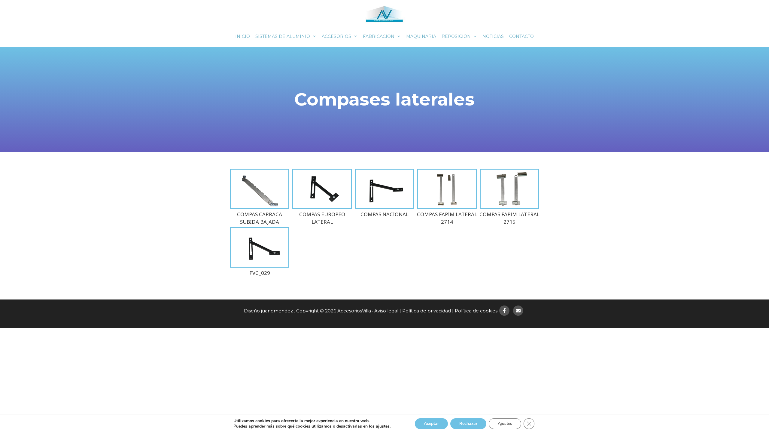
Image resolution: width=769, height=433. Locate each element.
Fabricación (378, 36)
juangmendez (277, 311)
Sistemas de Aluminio (282, 36)
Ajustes (505, 423)
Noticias (493, 36)
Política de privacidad (426, 311)
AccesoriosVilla (354, 311)
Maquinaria (421, 36)
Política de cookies (476, 311)
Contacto (521, 36)
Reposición (456, 36)
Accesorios (336, 36)
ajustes (383, 426)
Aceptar (431, 423)
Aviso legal (386, 311)
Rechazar (468, 423)
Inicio (242, 36)
